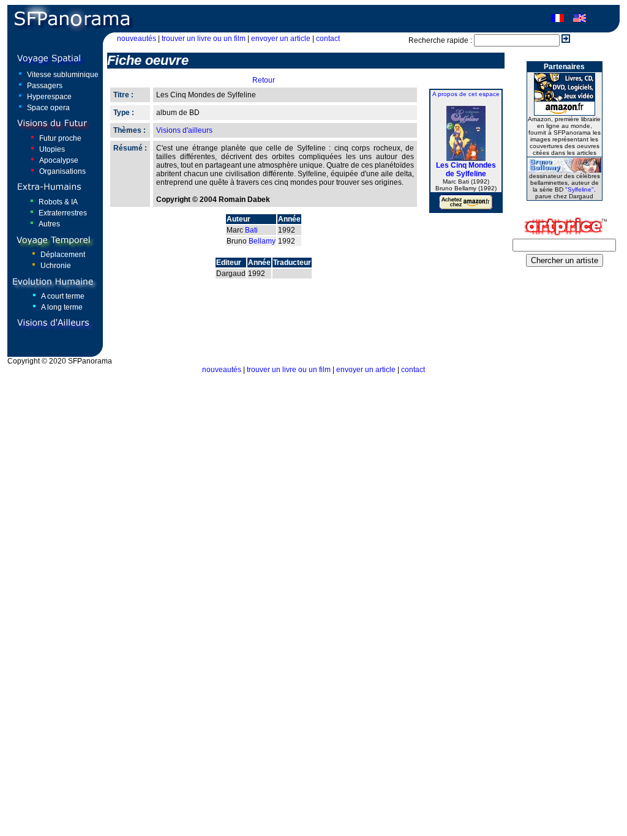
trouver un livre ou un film (204, 38)
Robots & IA (58, 202)
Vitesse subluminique (63, 74)
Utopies (52, 149)
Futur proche (60, 138)
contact (328, 38)
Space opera (48, 107)
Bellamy (262, 241)
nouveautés (136, 38)
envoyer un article (280, 38)
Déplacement (62, 254)
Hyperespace (49, 96)
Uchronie (55, 265)
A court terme (62, 296)
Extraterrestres (63, 213)
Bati (251, 230)
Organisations (62, 171)
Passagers (44, 85)
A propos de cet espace (466, 94)
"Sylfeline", (580, 189)
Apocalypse (58, 160)
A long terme (62, 307)
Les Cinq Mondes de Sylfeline (466, 169)
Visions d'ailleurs (184, 130)
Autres (49, 224)
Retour (263, 80)
